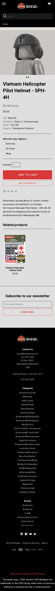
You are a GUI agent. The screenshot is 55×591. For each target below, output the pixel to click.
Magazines (27, 484)
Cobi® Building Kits (27, 468)
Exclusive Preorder (27, 393)
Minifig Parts (27, 424)
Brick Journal (27, 521)
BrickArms (27, 509)
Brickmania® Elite (27, 472)
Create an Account (31, 543)
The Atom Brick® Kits (27, 460)
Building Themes (27, 492)
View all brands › (27, 525)
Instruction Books (27, 448)
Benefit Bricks (27, 404)
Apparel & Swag (27, 480)
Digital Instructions (27, 440)
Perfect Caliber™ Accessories (27, 428)
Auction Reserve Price (27, 517)
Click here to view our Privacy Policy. (27, 573)
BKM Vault (27, 397)
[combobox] (27, 16)
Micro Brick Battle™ (27, 456)
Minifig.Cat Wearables (27, 464)
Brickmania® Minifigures (27, 420)
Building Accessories (27, 476)
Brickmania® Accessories (27, 436)
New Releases (27, 409)
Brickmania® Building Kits (27, 416)
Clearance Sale (27, 488)
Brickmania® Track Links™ (28, 432)
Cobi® (28, 513)
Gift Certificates (13, 543)
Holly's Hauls (27, 401)
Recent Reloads (27, 412)
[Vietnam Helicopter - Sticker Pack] (15, 249)
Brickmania (27, 505)
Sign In (45, 543)
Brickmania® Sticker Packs (27, 444)
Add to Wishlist (27, 183)
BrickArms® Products (27, 452)
